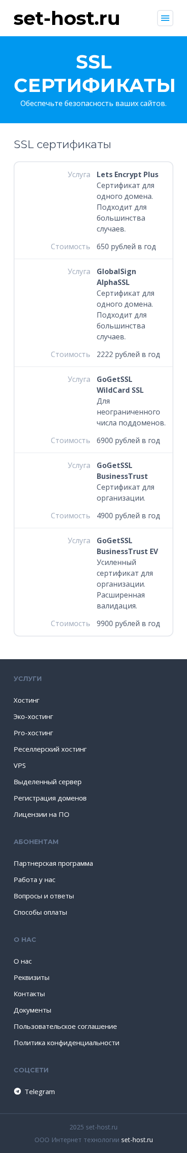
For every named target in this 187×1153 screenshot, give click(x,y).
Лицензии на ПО (41, 814)
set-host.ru (137, 1139)
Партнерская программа (53, 863)
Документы (32, 1009)
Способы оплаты (40, 912)
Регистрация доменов (50, 797)
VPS (20, 765)
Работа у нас (34, 879)
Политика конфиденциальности (66, 1042)
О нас (23, 960)
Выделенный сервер (48, 781)
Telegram (40, 1091)
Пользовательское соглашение (65, 1026)
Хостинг (26, 699)
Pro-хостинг (33, 732)
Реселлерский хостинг (50, 748)
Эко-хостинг (33, 716)
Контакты (29, 993)
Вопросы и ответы (44, 895)
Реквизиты (31, 977)
